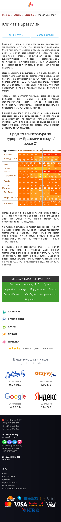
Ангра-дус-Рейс (10, 158)
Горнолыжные (9, 482)
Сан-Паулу (8, 192)
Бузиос (7, 164)
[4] (17, 348)
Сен (52, 150)
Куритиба (8, 168)
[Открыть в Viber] (9, 442)
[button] (55, 5)
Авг (48, 150)
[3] (15, 348)
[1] (10, 348)
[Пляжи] (4, 334)
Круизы (6, 479)
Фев (24, 150)
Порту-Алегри (10, 175)
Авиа (4, 473)
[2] (12, 348)
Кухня (12, 326)
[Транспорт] (4, 342)
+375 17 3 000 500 (10, 423)
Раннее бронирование (14, 488)
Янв (20, 150)
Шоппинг (14, 311)
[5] (20, 348)
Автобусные (8, 476)
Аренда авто (16, 319)
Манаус (7, 171)
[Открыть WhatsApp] (4, 442)
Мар (28, 150)
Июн (40, 150)
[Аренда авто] (4, 319)
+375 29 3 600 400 (10, 426)
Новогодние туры (45, 35)
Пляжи (12, 334)
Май (36, 150)
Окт (56, 150)
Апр (32, 150)
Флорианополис (11, 197)
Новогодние (8, 485)
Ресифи (7, 181)
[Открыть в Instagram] (19, 442)
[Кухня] (4, 327)
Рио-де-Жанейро (6, 186)
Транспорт (14, 341)
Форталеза (8, 203)
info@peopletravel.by (12, 445)
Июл (45, 150)
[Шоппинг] (4, 312)
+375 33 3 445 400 (10, 428)
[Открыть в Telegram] (14, 442)
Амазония (8, 154)
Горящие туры (16, 35)
